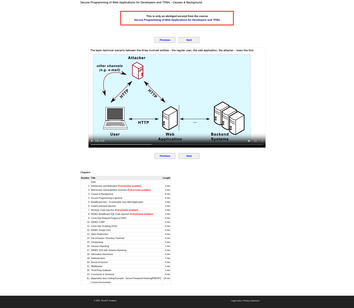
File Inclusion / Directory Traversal (107, 238)
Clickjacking (97, 242)
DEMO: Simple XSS (101, 230)
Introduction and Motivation (116, 186)
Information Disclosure (102, 254)
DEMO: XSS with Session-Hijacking (108, 250)
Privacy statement (251, 301)
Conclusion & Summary (102, 274)
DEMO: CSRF (98, 222)
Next (189, 40)
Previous (165, 40)
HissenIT (104, 301)
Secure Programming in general (106, 198)
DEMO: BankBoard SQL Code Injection (122, 214)
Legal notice (236, 301)
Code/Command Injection (103, 206)
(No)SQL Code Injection (114, 210)
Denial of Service (99, 262)
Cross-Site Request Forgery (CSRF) (109, 218)
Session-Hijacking (100, 246)
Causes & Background (102, 194)
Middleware (96, 266)
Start (93, 182)
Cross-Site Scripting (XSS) (104, 226)
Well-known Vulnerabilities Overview (121, 190)
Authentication (98, 258)
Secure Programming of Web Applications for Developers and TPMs (177, 19)
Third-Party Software (101, 270)
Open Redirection (99, 234)
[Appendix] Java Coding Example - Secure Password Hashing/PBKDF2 (126, 278)
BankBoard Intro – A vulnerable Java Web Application (117, 202)
